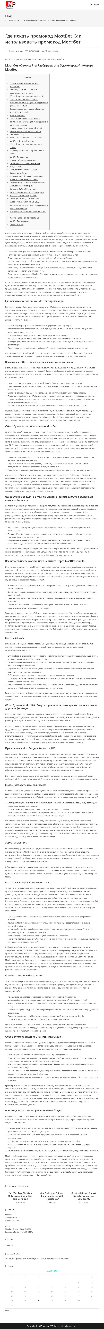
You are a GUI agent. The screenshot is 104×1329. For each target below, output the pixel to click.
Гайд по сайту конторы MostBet (23, 160)
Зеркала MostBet (17, 134)
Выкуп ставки (15, 166)
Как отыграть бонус (18, 173)
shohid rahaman (15, 51)
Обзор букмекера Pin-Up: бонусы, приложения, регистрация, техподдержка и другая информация (29, 205)
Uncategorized (51, 51)
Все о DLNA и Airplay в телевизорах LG (26, 137)
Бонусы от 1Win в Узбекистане (23, 189)
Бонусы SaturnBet (17, 115)
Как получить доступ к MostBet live (25, 163)
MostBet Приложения (19, 157)
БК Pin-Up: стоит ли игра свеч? (23, 195)
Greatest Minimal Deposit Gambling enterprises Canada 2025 (83, 1196)
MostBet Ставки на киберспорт (23, 170)
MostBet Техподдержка (20, 221)
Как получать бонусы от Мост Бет (24, 198)
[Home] (6, 20)
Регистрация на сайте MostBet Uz (24, 218)
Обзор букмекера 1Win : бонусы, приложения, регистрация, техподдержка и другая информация (29, 102)
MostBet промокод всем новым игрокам (27, 192)
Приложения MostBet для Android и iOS (27, 128)
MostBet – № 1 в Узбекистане (22, 141)
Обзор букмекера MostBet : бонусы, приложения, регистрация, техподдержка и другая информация (29, 121)
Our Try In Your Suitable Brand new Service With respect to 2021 (52, 1196)
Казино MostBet (16, 224)
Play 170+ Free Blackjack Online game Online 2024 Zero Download (20, 1196)
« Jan (7, 1310)
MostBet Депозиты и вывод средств (25, 131)
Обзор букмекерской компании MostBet (27, 96)
